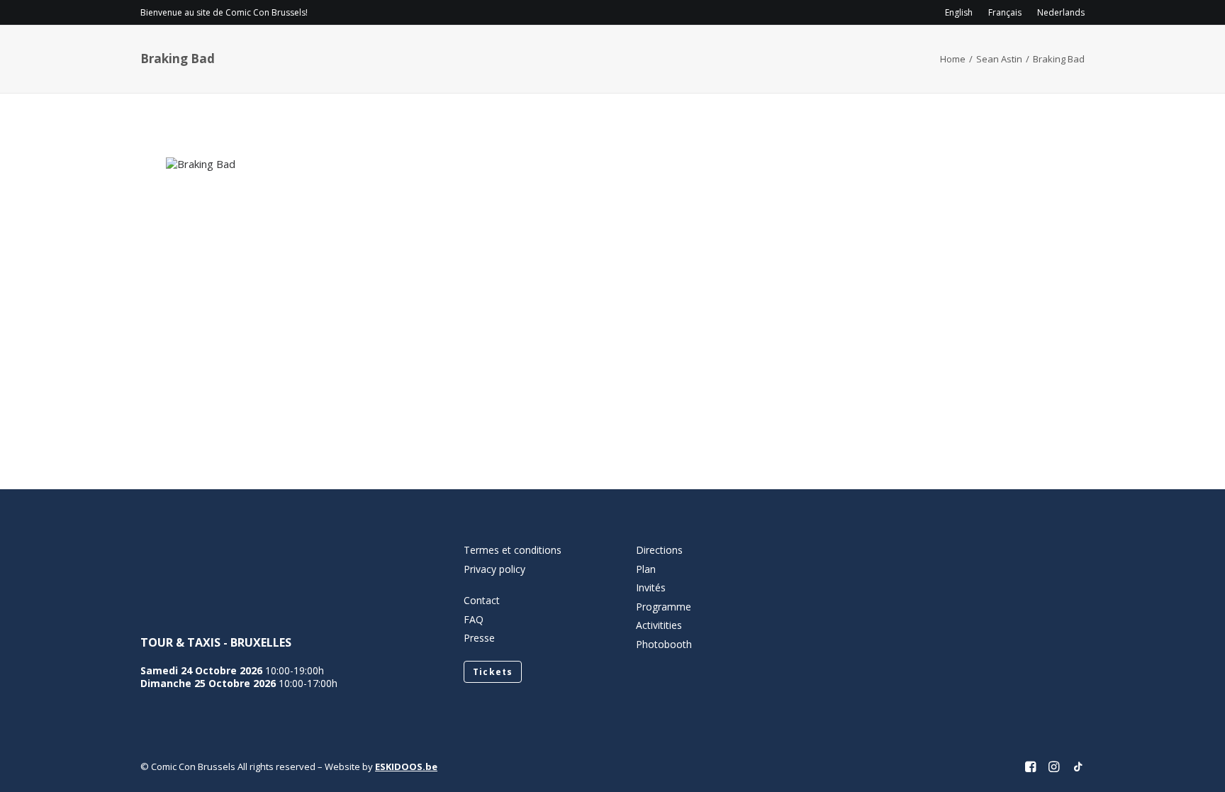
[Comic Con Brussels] (219, 53)
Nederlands (1061, 12)
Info (621, 53)
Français (1005, 12)
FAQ (473, 619)
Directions (659, 550)
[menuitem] (962, 12)
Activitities (659, 625)
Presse (479, 638)
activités (852, 53)
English (959, 12)
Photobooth (664, 644)
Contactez (947, 53)
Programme (702, 53)
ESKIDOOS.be (406, 766)
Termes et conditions (512, 550)
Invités (781, 53)
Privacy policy (494, 569)
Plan (646, 569)
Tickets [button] (493, 672)
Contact (482, 600)
